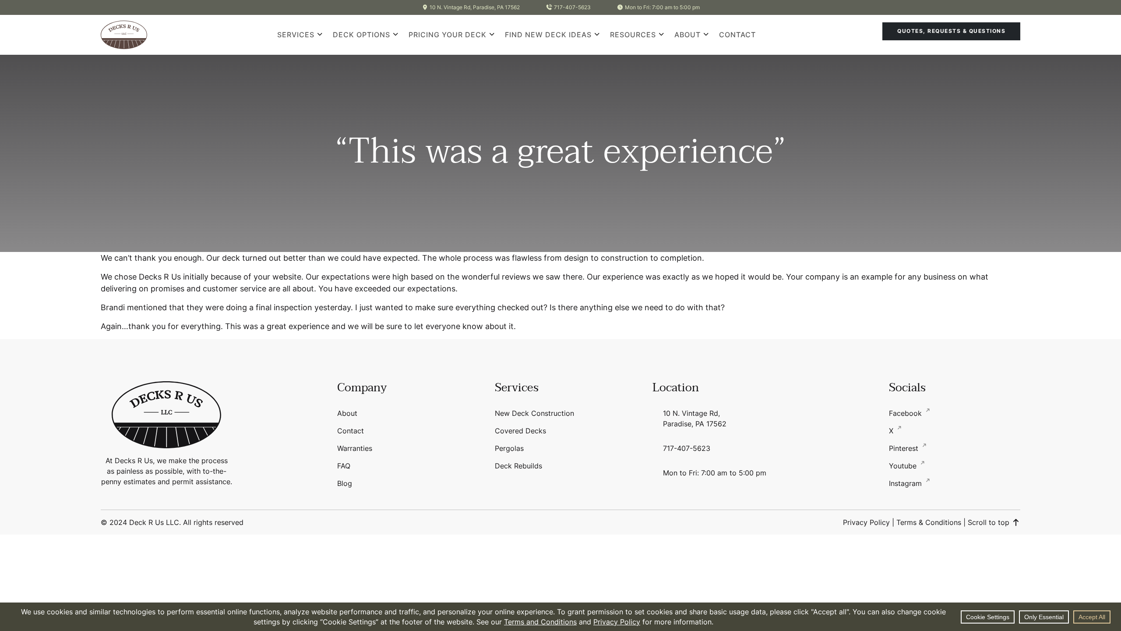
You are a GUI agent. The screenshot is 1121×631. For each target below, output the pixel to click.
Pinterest (904, 448)
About (687, 34)
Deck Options (361, 34)
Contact (737, 34)
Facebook (906, 413)
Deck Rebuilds (518, 465)
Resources (633, 34)
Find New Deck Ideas (548, 34)
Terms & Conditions (928, 522)
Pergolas (509, 448)
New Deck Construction (534, 413)
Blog (344, 483)
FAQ (343, 465)
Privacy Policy (866, 522)
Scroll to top (990, 522)
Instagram (906, 483)
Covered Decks (520, 430)
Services (295, 34)
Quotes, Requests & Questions (951, 31)
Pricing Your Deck (447, 34)
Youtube (904, 465)
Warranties (354, 448)
